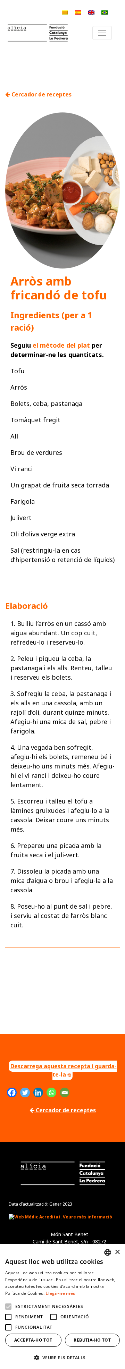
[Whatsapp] (51, 1092)
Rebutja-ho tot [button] (92, 1340)
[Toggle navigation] (102, 33)
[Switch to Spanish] (78, 12)
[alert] (62, 1306)
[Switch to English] (91, 12)
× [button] (117, 1252)
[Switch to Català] (65, 12)
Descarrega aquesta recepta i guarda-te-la (63, 1070)
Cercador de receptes (41, 94)
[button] (62, 1357)
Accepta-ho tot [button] (33, 1340)
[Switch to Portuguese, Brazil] (104, 12)
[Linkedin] (38, 1092)
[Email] (64, 1092)
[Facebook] (12, 1092)
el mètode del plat (61, 345)
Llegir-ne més (60, 1293)
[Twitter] (25, 1092)
